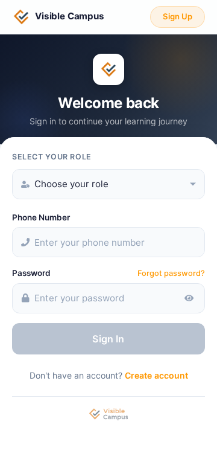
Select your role (52, 156)
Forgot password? (171, 273)
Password (31, 273)
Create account (156, 375)
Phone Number (41, 217)
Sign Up (177, 16)
